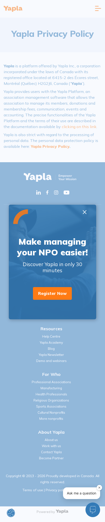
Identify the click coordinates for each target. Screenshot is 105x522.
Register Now (52, 293)
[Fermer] (99, 487)
